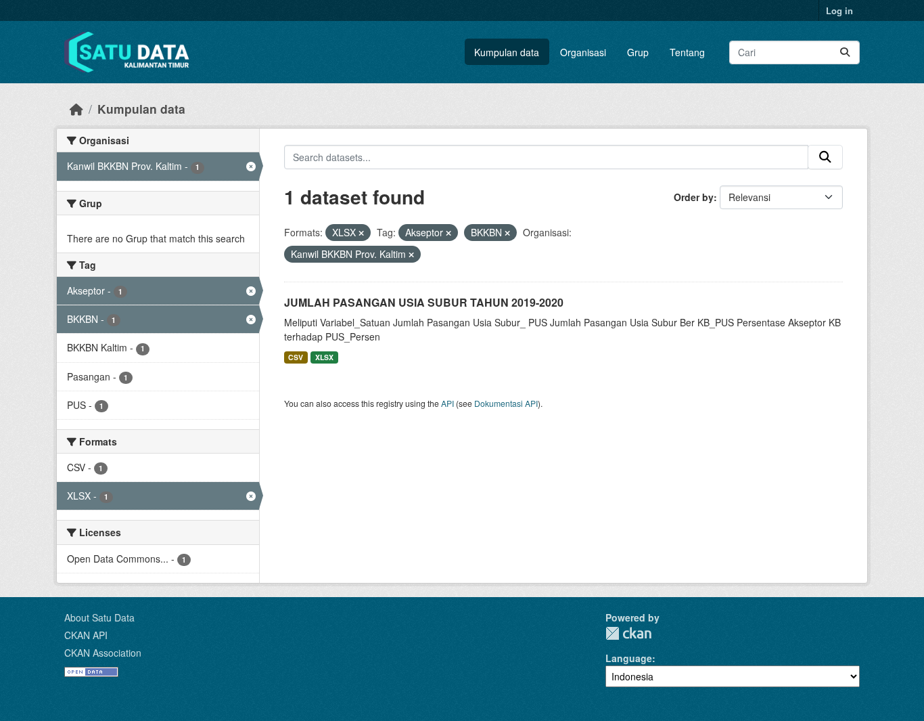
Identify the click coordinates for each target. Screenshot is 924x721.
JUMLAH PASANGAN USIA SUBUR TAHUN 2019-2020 (423, 302)
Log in (839, 10)
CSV (295, 357)
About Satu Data (99, 617)
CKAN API (86, 635)
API (447, 403)
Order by (694, 197)
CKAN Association (102, 652)
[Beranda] (76, 108)
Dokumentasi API (506, 403)
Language (628, 658)
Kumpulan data (506, 52)
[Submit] (844, 52)
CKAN (628, 633)
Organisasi (583, 52)
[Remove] (361, 232)
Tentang (687, 52)
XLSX (324, 357)
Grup (638, 52)
